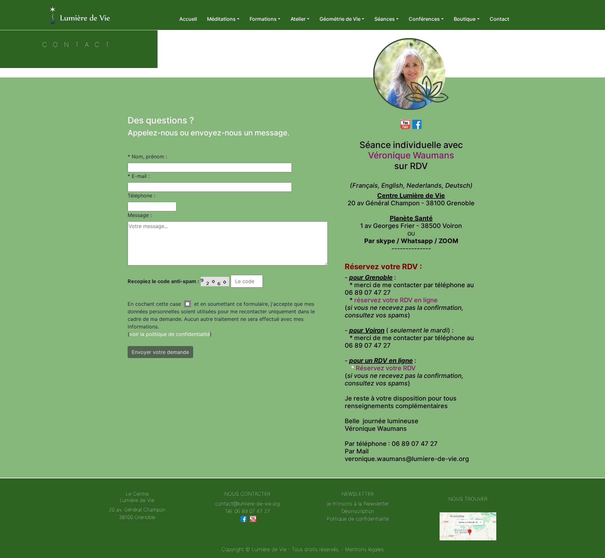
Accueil (188, 19)
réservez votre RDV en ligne (396, 300)
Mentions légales (364, 549)
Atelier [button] (298, 19)
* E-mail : (139, 176)
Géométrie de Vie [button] (340, 19)
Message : (140, 215)
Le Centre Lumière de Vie (137, 497)
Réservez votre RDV (386, 368)
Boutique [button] (464, 19)
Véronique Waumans (411, 155)
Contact (499, 19)
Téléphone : (141, 195)
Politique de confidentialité (358, 518)
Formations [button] (263, 19)
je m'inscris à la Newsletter (358, 503)
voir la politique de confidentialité (170, 334)
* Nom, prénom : (147, 156)
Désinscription (357, 511)
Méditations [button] (221, 19)
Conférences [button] (424, 19)
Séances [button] (384, 19)
